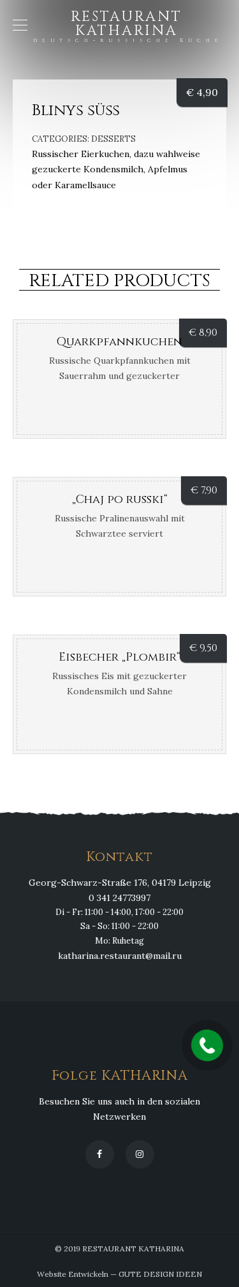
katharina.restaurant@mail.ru (120, 955)
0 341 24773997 (119, 898)
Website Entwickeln (72, 1274)
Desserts (113, 139)
